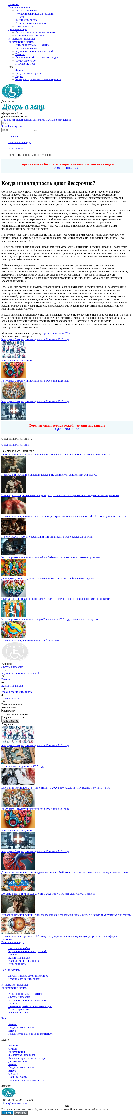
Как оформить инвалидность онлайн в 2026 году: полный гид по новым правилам (50, 557)
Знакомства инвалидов (15, 984)
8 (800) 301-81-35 (67, 168)
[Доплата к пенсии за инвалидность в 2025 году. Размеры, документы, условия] (18, 890)
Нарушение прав (18, 1012)
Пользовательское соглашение (53, 119)
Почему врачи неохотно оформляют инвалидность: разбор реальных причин (47, 536)
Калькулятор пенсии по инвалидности (31, 1033)
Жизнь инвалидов (12, 685)
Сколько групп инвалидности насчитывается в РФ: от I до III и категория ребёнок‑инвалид (55, 598)
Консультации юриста (14, 987)
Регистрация (15, 126)
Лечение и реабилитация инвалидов (30, 1006)
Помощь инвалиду (12, 942)
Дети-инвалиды (10, 969)
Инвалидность (10, 698)
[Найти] (35, 130)
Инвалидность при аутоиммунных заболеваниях (30, 640)
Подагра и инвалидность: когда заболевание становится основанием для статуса (49, 474)
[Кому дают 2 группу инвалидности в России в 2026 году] (18, 742)
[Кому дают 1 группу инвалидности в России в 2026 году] (18, 848)
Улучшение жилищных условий (20, 673)
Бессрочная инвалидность (16, 360)
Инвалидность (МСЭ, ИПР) (25, 993)
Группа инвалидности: (14, 713)
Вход (4, 126)
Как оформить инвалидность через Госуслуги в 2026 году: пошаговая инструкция (50, 619)
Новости (6, 939)
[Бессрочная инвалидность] (18, 826)
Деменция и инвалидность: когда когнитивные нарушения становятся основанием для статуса (57, 454)
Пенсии (13, 1003)
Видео (12, 1030)
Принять (7, 1112)
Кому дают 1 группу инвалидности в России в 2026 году (35, 401)
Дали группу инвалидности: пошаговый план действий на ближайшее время (47, 578)
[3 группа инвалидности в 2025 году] (18, 763)
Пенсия (5, 679)
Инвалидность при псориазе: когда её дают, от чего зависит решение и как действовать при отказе (60, 495)
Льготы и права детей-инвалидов (28, 975)
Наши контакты (25, 119)
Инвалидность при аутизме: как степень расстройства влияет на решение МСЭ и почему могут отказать (63, 516)
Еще (3, 1018)
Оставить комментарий (15, 444)
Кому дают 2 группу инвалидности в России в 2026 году (35, 339)
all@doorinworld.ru (16, 1103)
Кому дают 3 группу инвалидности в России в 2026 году (35, 380)
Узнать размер (10, 720)
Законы (12, 1024)
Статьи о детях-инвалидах (24, 978)
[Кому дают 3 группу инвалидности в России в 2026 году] (18, 805)
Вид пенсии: (8, 707)
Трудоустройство (18, 1009)
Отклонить (20, 1112)
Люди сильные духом (21, 1027)
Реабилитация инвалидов (16, 691)
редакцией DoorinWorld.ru (59, 333)
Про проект (8, 119)
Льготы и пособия (12, 666)
